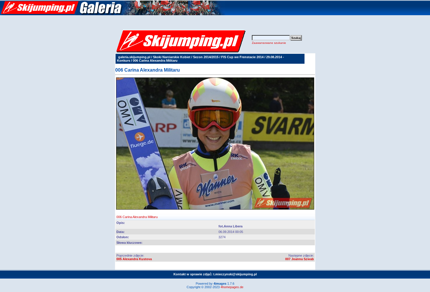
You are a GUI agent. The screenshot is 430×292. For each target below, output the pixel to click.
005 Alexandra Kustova (134, 259)
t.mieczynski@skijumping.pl (235, 274)
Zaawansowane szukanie (269, 42)
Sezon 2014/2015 (206, 57)
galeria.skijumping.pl (134, 57)
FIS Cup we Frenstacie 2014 (242, 57)
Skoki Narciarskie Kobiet (171, 57)
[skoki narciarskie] (112, 14)
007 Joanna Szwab (299, 259)
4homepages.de (232, 287)
